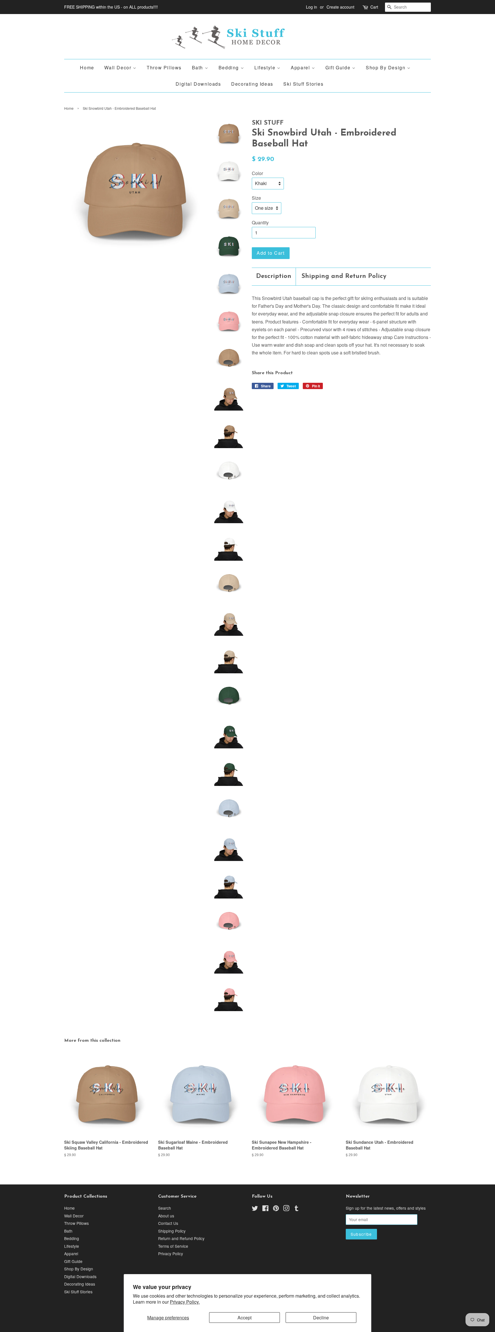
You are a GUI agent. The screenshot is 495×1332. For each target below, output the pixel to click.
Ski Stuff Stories (303, 84)
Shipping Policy (172, 1231)
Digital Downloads (198, 84)
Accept (244, 1317)
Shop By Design (386, 67)
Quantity (260, 222)
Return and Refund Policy (181, 1238)
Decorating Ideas (252, 84)
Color (257, 173)
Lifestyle (265, 67)
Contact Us (168, 1223)
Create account (340, 7)
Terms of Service (173, 1246)
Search (164, 1208)
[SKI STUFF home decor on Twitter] (255, 1209)
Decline (321, 1317)
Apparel (301, 67)
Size (256, 198)
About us (166, 1216)
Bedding (230, 67)
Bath (198, 67)
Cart (374, 7)
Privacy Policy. (185, 1301)
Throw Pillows (164, 67)
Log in (311, 7)
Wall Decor (118, 67)
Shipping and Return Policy (343, 276)
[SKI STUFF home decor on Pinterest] (276, 1209)
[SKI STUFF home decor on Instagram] (286, 1209)
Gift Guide (338, 67)
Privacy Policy (170, 1253)
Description (273, 276)
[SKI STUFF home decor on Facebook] (265, 1209)
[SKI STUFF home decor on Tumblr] (296, 1209)
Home (87, 67)
